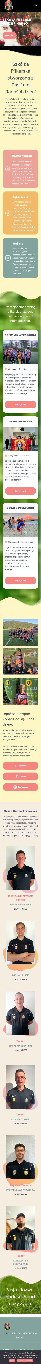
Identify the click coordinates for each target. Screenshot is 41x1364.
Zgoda (12, 1361)
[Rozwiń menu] (36, 5)
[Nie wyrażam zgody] (38, 1357)
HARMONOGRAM (30, 1333)
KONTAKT (20, 1337)
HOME (6, 1333)
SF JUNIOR (15, 1333)
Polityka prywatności (25, 1361)
